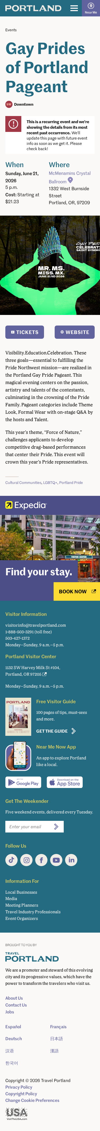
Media (11, 898)
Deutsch (13, 1038)
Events (11, 29)
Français (58, 1027)
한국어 (11, 1063)
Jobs (9, 1012)
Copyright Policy (21, 1094)
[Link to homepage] (33, 8)
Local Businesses (21, 892)
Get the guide (52, 731)
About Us (14, 998)
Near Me (91, 12)
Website (77, 332)
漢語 (54, 1051)
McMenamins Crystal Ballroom (70, 177)
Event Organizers (21, 918)
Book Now (73, 591)
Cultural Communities (23, 482)
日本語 (56, 1038)
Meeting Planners (21, 905)
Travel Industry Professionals (33, 911)
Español (13, 1027)
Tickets (27, 332)
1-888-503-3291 (19, 631)
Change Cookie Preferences (32, 1100)
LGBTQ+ (50, 482)
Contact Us (16, 1005)
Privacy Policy (18, 1087)
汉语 (9, 1051)
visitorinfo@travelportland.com (35, 625)
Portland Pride (71, 482)
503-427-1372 (17, 638)
